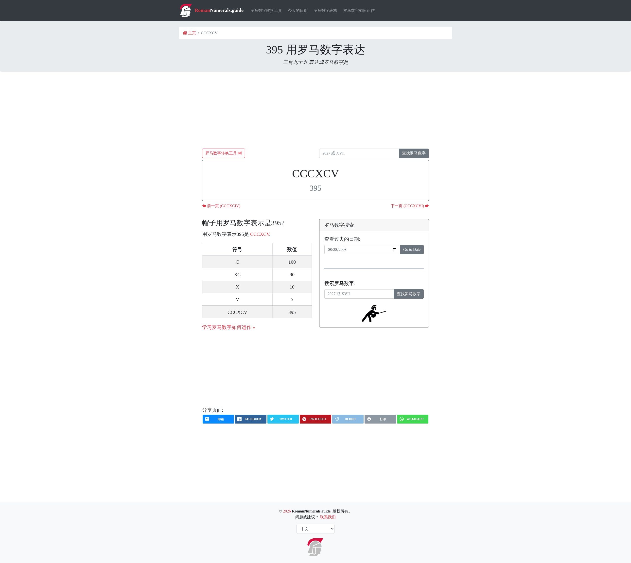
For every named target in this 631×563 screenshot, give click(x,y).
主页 (191, 33)
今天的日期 (298, 10)
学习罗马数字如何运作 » (228, 327)
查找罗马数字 (414, 153)
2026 (287, 511)
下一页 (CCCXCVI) (408, 206)
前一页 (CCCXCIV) (223, 206)
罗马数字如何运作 (359, 10)
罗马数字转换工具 (266, 10)
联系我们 (328, 517)
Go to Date (412, 249)
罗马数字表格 (325, 10)
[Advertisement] (315, 110)
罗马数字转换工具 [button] (221, 153)
